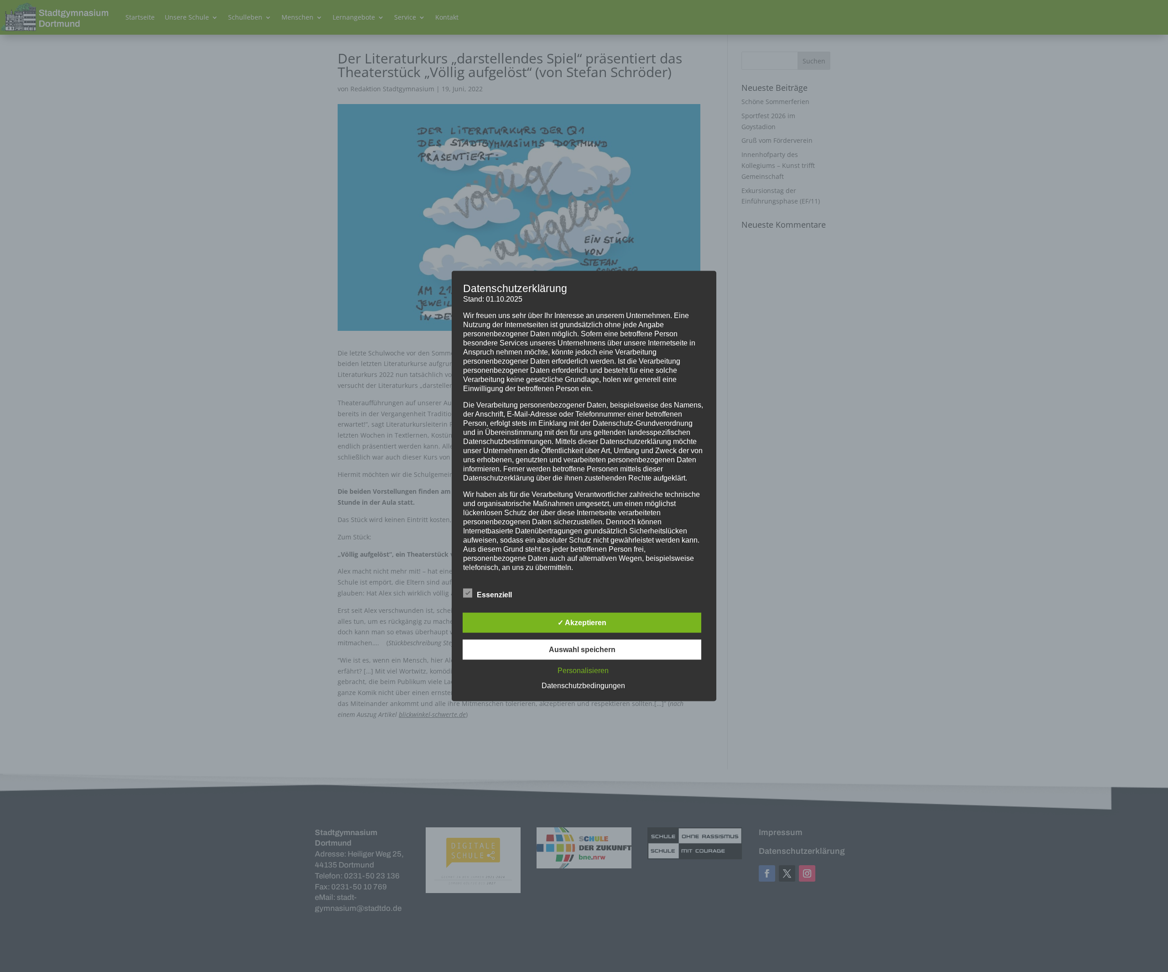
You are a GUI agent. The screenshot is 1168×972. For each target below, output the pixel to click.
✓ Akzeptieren (582, 623)
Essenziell (494, 595)
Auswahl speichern (582, 649)
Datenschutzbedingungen (583, 686)
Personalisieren (583, 670)
